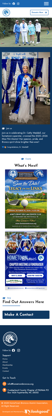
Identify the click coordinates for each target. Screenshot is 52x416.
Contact (6, 371)
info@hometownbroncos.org (20, 384)
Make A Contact (18, 315)
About (5, 362)
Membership (8, 365)
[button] (4, 32)
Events (5, 368)
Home (5, 359)
